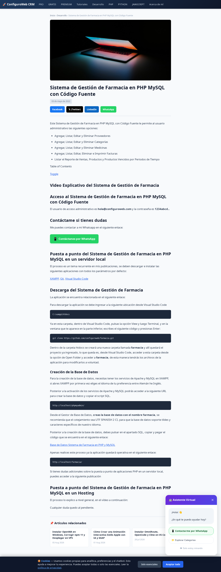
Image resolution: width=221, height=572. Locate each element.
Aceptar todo (173, 564)
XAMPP (54, 278)
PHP (111, 4)
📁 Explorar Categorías (183, 540)
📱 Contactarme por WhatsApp (189, 530)
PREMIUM (66, 4)
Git (62, 278)
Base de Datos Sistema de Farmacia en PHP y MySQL (82, 445)
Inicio (52, 15)
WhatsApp (108, 109)
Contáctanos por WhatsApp (74, 239)
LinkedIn (92, 109)
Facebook (57, 109)
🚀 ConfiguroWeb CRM (19, 4)
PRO (41, 4)
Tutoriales (82, 4)
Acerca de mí (156, 4)
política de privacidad (49, 567)
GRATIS (52, 4)
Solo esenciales (149, 564)
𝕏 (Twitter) (75, 109)
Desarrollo (98, 4)
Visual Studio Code (76, 278)
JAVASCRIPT (138, 4)
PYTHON (122, 4)
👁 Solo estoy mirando (191, 548)
